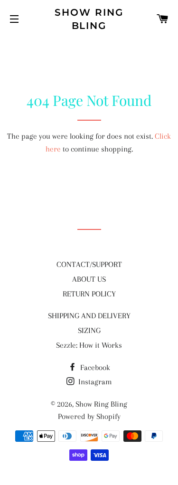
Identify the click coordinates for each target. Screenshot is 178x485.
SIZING (89, 330)
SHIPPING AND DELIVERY (89, 315)
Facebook (94, 367)
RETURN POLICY (89, 293)
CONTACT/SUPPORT (89, 264)
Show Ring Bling (89, 19)
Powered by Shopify (89, 416)
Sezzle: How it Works (89, 345)
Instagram (94, 381)
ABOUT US (89, 279)
